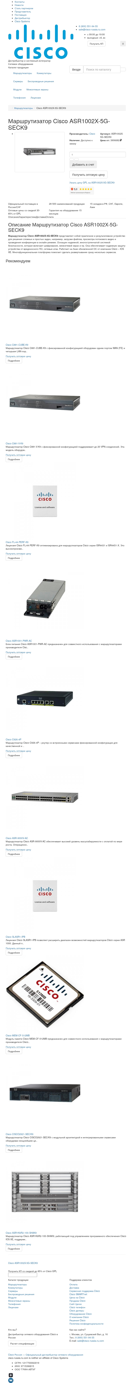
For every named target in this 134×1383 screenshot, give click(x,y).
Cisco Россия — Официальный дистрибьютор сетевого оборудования (45, 1354)
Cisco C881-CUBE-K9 (17, 344)
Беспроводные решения (41, 81)
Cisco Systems (22, 21)
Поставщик (20, 14)
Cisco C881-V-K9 (14, 443)
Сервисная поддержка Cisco (84, 1290)
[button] (92, 182)
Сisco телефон (77, 1307)
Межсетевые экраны (37, 89)
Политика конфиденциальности (86, 1323)
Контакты (20, 1)
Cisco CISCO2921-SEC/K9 (19, 1134)
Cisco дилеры (76, 1310)
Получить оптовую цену (18, 356)
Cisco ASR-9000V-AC (17, 838)
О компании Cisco (79, 1317)
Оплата (73, 1284)
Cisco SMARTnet (78, 1294)
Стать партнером (24, 8)
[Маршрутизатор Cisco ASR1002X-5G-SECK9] (40, 152)
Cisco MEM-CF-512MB (18, 1035)
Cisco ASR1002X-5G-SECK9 (23, 1263)
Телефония (19, 97)
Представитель (23, 11)
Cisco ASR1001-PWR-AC (19, 640)
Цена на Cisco (77, 1297)
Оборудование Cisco (80, 1313)
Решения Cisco (77, 1320)
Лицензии (36, 97)
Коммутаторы (44, 73)
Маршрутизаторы (22, 73)
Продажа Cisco (77, 1300)
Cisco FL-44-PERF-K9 (17, 542)
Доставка (74, 1287)
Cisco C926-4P (13, 739)
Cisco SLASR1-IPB (15, 936)
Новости (19, 5)
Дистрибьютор (22, 18)
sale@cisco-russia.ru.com (92, 29)
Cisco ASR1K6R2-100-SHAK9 (21, 1232)
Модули (17, 89)
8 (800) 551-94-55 (88, 26)
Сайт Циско (75, 1304)
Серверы (18, 81)
